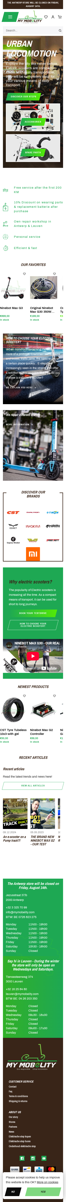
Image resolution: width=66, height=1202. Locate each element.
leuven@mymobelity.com (22, 994)
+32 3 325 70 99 (16, 907)
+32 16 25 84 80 (16, 989)
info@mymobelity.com (20, 912)
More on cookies (47, 1182)
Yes (43, 1191)
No (13, 1191)
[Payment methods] (14, 1169)
